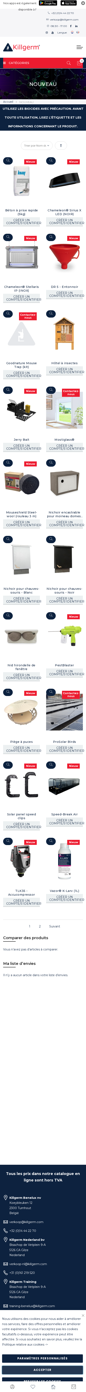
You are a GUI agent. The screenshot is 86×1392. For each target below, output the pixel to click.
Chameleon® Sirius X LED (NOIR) (64, 212)
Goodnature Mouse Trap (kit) (21, 365)
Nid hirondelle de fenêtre (21, 667)
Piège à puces (21, 742)
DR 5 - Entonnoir (64, 287)
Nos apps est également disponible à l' (20, 6)
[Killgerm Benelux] (21, 47)
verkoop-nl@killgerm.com (28, 1264)
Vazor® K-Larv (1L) (64, 891)
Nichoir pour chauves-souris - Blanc (21, 590)
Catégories (19, 63)
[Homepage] (53, 1387)
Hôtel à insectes (64, 363)
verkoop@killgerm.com (64, 19)
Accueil (8, 101)
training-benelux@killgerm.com (32, 1306)
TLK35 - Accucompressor (21, 892)
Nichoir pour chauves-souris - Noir (64, 590)
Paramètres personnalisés (42, 1358)
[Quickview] (8, 161)
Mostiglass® (64, 440)
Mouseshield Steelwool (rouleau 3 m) (21, 514)
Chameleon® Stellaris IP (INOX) (21, 288)
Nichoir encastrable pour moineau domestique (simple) (64, 514)
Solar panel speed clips (21, 816)
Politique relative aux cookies (23, 1344)
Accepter (43, 1370)
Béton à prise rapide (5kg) (21, 212)
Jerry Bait (21, 440)
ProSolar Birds (64, 742)
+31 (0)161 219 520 (22, 1273)
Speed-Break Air (64, 814)
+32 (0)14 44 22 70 (62, 13)
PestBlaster (64, 665)
